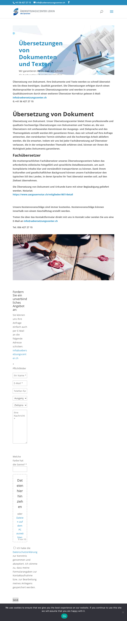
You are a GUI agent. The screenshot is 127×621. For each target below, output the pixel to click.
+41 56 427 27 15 (23, 2)
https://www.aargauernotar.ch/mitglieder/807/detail (43, 194)
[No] (123, 612)
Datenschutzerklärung (25, 552)
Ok (64, 616)
